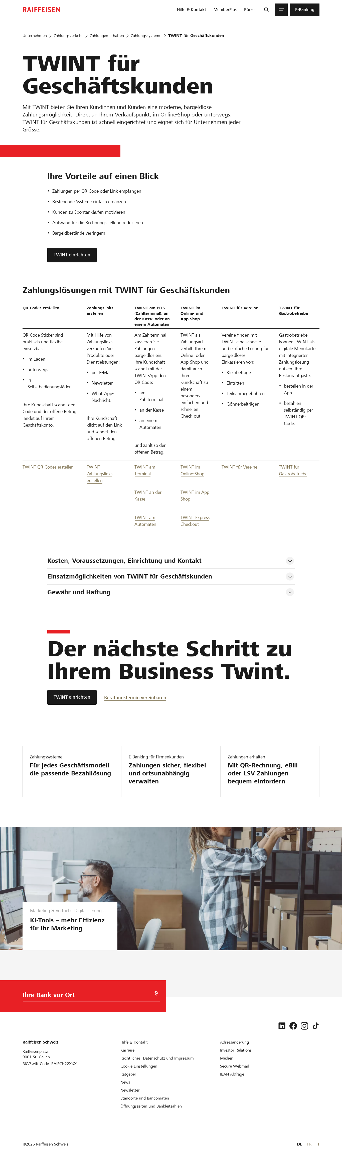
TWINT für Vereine (239, 467)
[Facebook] (293, 1026)
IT (317, 1144)
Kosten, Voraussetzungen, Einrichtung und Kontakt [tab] (124, 560)
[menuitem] (191, 9)
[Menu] (281, 9)
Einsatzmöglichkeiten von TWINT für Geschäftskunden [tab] (129, 576)
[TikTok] (315, 1026)
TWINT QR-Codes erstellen (48, 467)
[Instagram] (304, 1026)
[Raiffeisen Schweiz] (41, 9)
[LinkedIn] (282, 1026)
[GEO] (156, 993)
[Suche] (266, 9)
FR (309, 1144)
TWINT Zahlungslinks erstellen (99, 473)
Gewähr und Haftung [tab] (78, 592)
